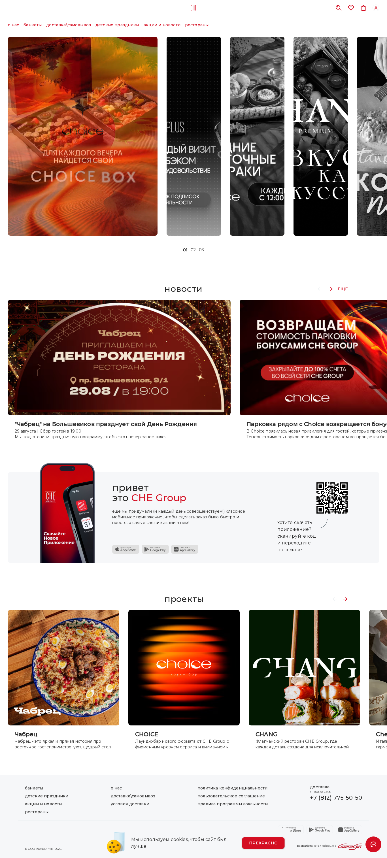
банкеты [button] (33, 24)
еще (343, 288)
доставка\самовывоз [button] (68, 24)
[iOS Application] (125, 549)
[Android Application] (155, 549)
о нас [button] (13, 24)
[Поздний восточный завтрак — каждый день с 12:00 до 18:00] (257, 136)
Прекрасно (263, 843)
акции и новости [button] (162, 24)
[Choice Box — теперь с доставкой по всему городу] (83, 136)
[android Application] (320, 829)
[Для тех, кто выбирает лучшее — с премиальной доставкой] (321, 136)
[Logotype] (193, 8)
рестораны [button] (197, 24)
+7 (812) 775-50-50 (336, 797)
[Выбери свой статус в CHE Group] (194, 136)
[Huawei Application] (184, 549)
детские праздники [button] (117, 24)
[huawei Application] (349, 829)
